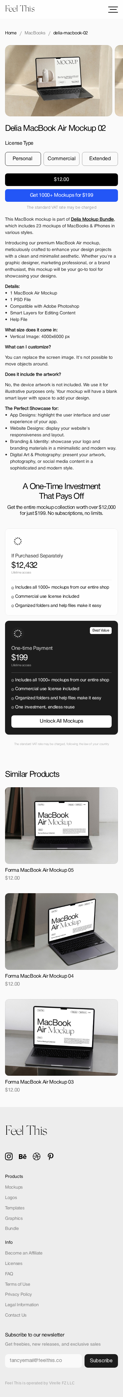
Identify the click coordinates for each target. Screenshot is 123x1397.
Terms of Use (17, 1285)
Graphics (14, 1219)
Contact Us (15, 1315)
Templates (14, 1208)
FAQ (9, 1274)
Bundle (12, 1229)
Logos (11, 1198)
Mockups (14, 1187)
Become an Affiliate (24, 1253)
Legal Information (21, 1305)
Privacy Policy (18, 1295)
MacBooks (35, 33)
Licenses (13, 1264)
